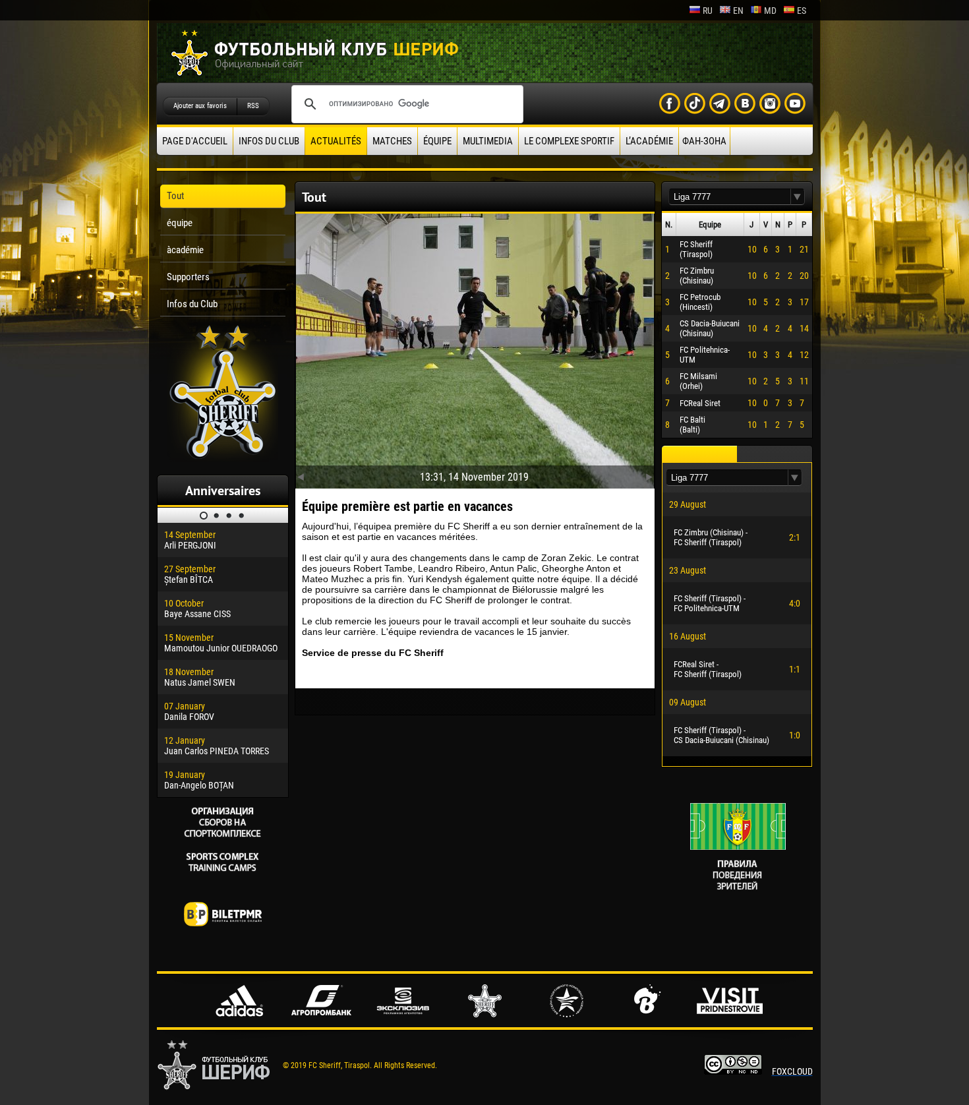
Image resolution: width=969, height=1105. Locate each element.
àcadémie (185, 250)
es (801, 10)
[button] (797, 197)
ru (708, 10)
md (770, 10)
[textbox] (729, 197)
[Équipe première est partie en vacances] (475, 348)
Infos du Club (269, 141)
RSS (253, 106)
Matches (392, 141)
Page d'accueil (194, 141)
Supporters (188, 277)
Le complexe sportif (569, 141)
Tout (175, 196)
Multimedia (488, 141)
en (738, 10)
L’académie (649, 141)
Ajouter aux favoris (200, 106)
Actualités (335, 141)
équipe (437, 141)
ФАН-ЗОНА (704, 141)
